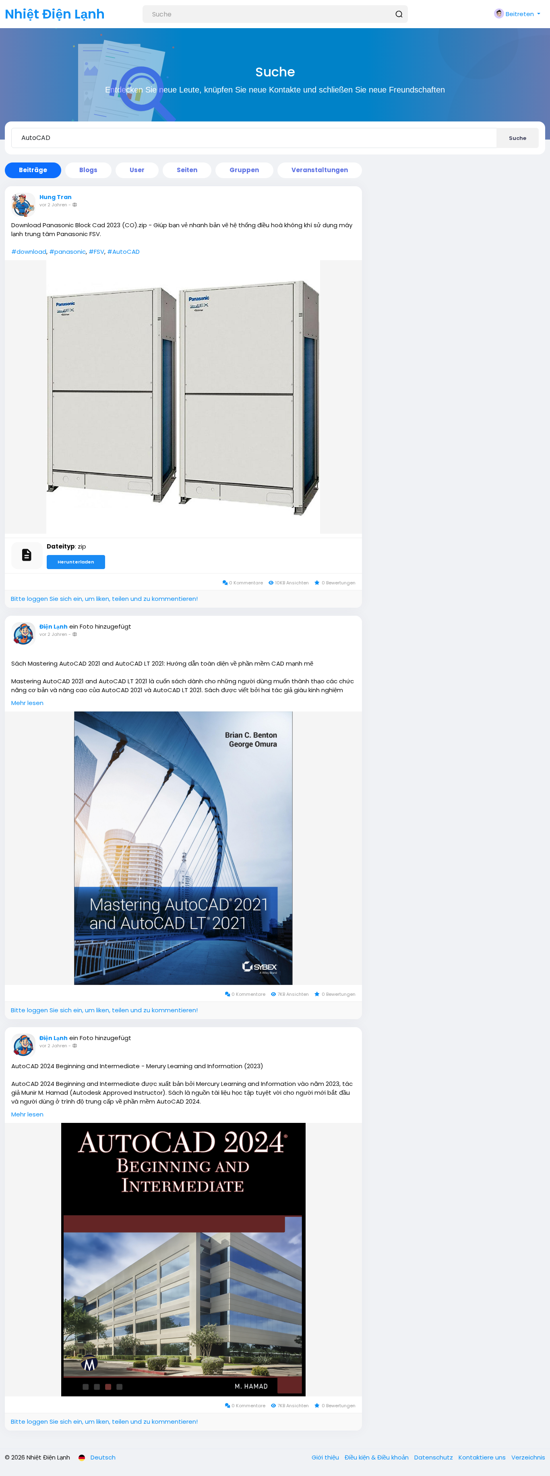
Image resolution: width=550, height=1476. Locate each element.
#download (28, 251)
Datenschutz (434, 1457)
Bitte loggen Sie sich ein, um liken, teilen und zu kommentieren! (104, 598)
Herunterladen (76, 562)
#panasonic (67, 251)
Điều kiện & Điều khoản (377, 1457)
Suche (517, 138)
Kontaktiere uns (483, 1457)
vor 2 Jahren (53, 204)
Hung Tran (55, 197)
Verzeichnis (528, 1457)
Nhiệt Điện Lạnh (55, 14)
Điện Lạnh (53, 627)
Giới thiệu (326, 1457)
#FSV (96, 251)
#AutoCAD (123, 251)
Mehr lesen (27, 703)
